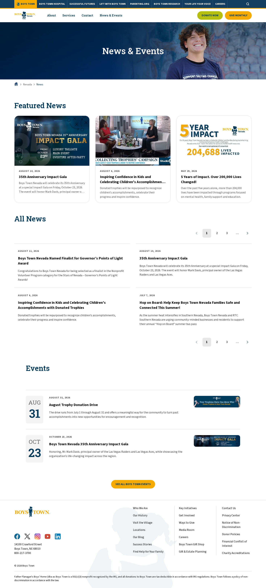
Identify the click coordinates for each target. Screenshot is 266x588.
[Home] (16, 84)
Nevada (27, 84)
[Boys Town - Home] (24, 15)
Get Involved (187, 515)
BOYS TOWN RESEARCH (167, 4)
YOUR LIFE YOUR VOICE (198, 4)
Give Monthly (238, 15)
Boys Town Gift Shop (191, 544)
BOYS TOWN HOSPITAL (52, 4)
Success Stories (142, 544)
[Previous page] (196, 233)
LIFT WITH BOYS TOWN (113, 4)
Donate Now (210, 15)
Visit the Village (142, 523)
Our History (140, 515)
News (39, 84)
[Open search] (248, 4)
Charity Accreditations (236, 553)
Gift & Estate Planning (192, 552)
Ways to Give (187, 523)
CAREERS (220, 4)
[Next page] (247, 233)
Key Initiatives (188, 508)
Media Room (186, 530)
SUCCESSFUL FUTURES (82, 4)
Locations (139, 530)
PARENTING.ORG (139, 4)
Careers (183, 537)
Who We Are (140, 508)
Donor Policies (231, 534)
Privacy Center (231, 515)
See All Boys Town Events (133, 484)
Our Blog (138, 537)
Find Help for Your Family (148, 552)
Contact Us (229, 508)
